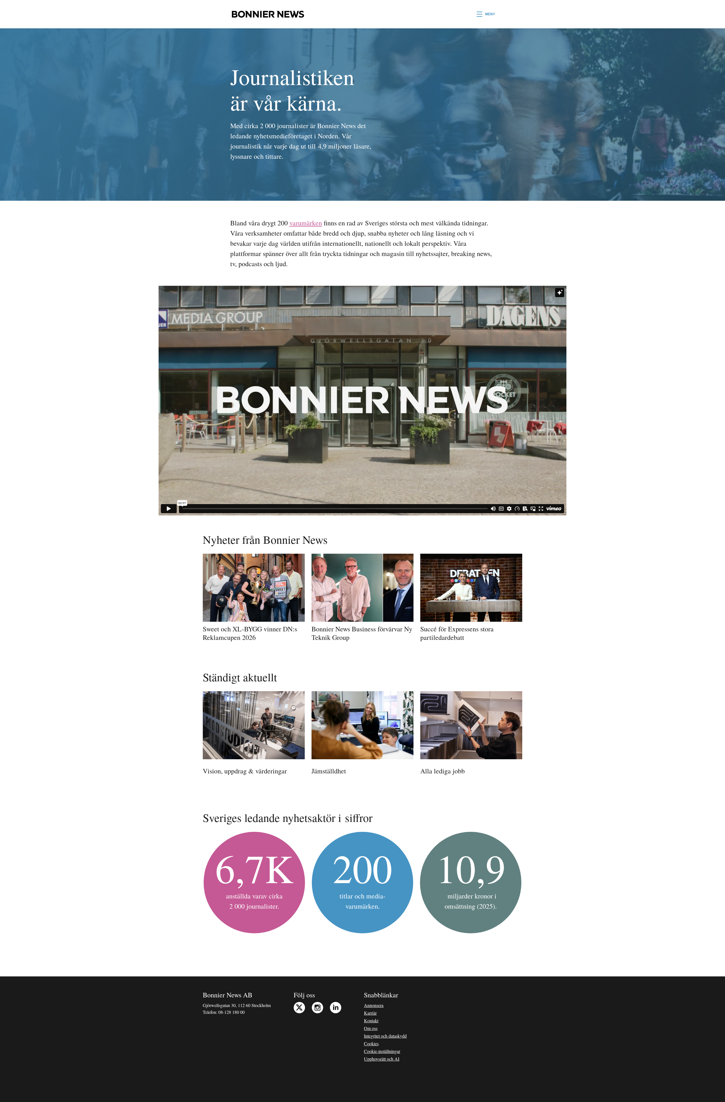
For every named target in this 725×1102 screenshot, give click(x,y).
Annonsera (373, 1005)
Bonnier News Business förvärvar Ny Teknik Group (362, 633)
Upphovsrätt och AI (381, 1059)
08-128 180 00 (231, 1012)
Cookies (371, 1043)
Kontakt (371, 1020)
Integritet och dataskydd (385, 1036)
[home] (267, 14)
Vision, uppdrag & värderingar (245, 771)
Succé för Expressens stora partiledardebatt (457, 633)
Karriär (370, 1013)
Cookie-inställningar (382, 1051)
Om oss (371, 1028)
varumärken (305, 222)
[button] (486, 14)
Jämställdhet (329, 771)
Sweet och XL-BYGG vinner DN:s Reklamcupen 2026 (250, 633)
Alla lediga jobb (442, 771)
